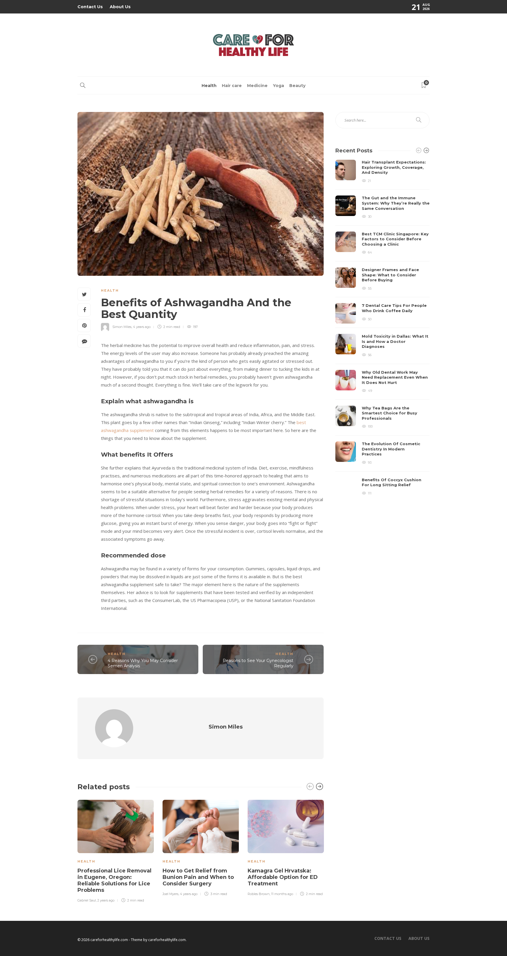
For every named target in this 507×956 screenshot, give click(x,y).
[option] (115, 850)
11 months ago (282, 894)
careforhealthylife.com (167, 939)
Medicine (257, 85)
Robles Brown (259, 894)
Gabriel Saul (86, 900)
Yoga (278, 85)
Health (209, 85)
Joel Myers (170, 894)
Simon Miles (121, 327)
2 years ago (105, 900)
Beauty (297, 85)
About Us (120, 6)
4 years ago (142, 327)
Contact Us (90, 6)
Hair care (232, 85)
